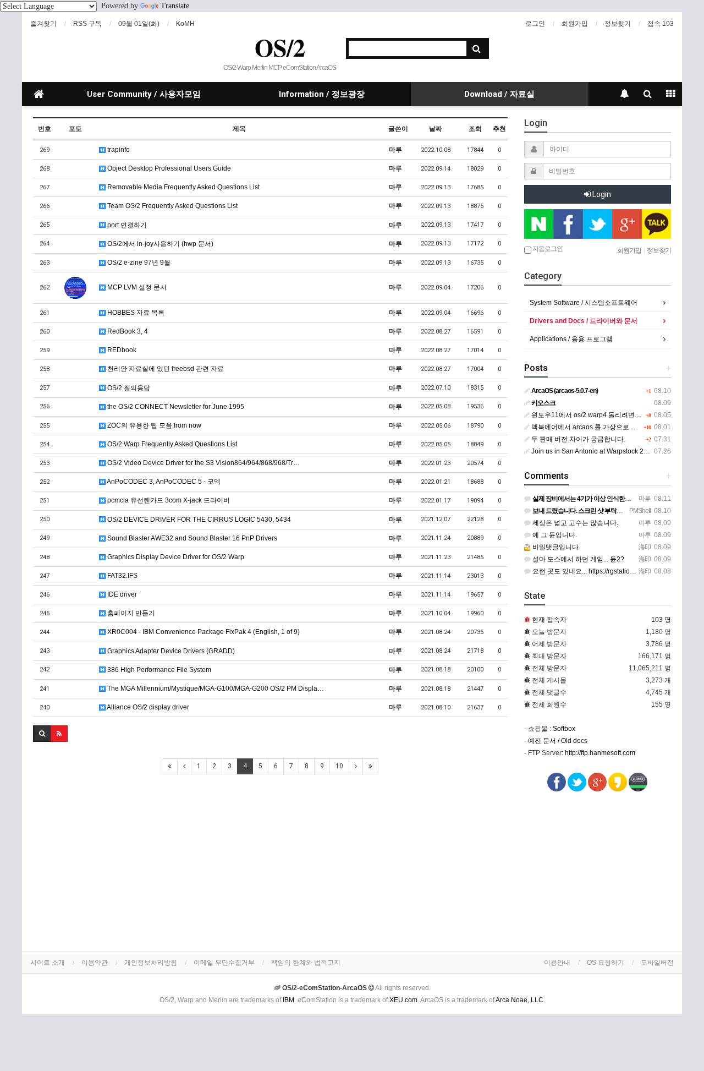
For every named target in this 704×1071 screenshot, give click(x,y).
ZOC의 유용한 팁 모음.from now (153, 425)
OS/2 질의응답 (128, 388)
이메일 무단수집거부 (224, 962)
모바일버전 (657, 962)
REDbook (121, 350)
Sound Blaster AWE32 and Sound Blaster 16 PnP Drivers (191, 538)
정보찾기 (617, 24)
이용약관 (94, 962)
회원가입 (575, 24)
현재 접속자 (549, 620)
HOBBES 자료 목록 (135, 312)
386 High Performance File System (158, 670)
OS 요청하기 (605, 962)
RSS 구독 (87, 24)
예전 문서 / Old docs (557, 741)
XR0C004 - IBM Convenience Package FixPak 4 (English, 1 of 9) (203, 632)
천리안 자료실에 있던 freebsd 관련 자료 (165, 369)
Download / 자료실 (499, 94)
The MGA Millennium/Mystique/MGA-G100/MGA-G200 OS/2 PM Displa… (215, 688)
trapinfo (118, 150)
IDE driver (121, 594)
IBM (288, 1000)
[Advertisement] (270, 863)
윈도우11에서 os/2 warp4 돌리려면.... (585, 415)
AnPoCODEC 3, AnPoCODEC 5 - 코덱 (163, 481)
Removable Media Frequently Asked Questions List (183, 187)
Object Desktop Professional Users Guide (168, 168)
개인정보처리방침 (150, 962)
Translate (175, 6)
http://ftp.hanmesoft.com (600, 753)
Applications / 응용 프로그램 (571, 339)
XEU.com (403, 1000)
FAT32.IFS (122, 576)
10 (339, 766)
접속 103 (660, 24)
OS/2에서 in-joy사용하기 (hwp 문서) (159, 244)
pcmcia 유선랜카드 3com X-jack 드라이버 (168, 500)
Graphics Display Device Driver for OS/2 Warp (175, 557)
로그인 (535, 24)
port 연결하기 (126, 225)
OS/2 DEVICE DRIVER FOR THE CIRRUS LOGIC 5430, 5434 (198, 519)
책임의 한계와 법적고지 (305, 962)
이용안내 (557, 962)
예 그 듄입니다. (554, 535)
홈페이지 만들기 (130, 613)
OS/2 (280, 47)
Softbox (564, 729)
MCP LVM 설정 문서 (136, 287)
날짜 (435, 129)
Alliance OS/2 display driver (147, 707)
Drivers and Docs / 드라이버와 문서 (583, 321)
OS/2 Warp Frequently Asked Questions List (171, 444)
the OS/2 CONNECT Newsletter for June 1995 (175, 407)
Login (601, 194)
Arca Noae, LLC (519, 1000)
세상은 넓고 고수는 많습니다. (574, 523)
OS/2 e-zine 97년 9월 (138, 262)
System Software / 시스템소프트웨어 (583, 303)
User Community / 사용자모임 (144, 94)
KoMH (185, 24)
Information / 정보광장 (322, 94)
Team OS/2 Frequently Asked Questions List (172, 206)
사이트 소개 (47, 962)
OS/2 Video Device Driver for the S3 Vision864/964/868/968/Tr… (203, 463)
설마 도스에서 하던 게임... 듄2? (577, 559)
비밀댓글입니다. (555, 547)
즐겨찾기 (43, 24)
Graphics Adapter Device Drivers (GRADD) (170, 651)
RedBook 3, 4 (127, 331)
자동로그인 (547, 249)
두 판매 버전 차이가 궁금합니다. (577, 439)
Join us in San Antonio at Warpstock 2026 (592, 451)
